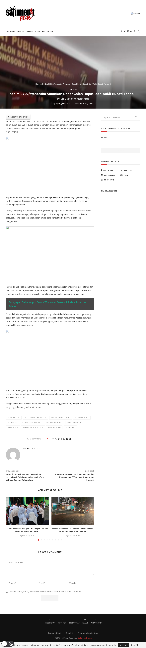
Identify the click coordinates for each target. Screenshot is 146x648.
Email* (104, 137)
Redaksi (69, 633)
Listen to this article (19, 116)
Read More (136, 645)
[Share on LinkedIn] (61, 438)
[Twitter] (125, 31)
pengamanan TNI (74, 423)
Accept (123, 645)
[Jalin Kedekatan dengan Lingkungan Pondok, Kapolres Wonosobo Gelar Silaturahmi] (27, 511)
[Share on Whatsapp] (64, 438)
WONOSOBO (70, 427)
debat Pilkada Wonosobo (35, 418)
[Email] (131, 31)
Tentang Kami (54, 633)
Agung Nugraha (63, 103)
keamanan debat (82, 418)
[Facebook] (121, 31)
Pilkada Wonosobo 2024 (33, 427)
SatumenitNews (85, 638)
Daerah (50, 31)
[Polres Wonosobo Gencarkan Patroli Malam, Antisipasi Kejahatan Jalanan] (72, 511)
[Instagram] (128, 31)
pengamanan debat (54, 423)
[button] (9, 518)
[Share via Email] (70, 438)
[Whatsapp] (134, 31)
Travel (20, 31)
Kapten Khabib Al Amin (60, 418)
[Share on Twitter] (56, 438)
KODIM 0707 (12, 423)
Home (38, 84)
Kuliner (29, 31)
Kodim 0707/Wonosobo (31, 423)
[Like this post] (50, 438)
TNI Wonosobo (54, 427)
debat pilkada (14, 418)
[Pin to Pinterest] (58, 438)
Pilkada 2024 (13, 427)
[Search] (138, 31)
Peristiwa (40, 31)
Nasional (10, 31)
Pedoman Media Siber (88, 633)
